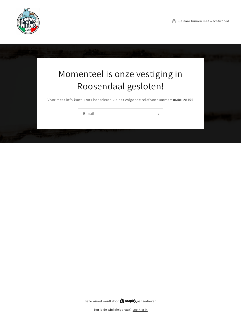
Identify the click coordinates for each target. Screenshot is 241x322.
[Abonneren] (157, 113)
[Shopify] (128, 301)
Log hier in (140, 310)
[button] (200, 21)
